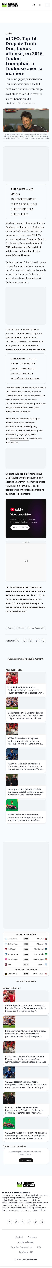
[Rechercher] (34, 4)
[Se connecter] (39, 4)
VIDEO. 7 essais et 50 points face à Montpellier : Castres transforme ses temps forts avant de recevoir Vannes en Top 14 (26, 766)
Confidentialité (26, 1252)
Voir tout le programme (26, 981)
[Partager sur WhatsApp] (30, 640)
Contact (19, 1237)
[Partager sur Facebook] (24, 640)
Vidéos (9, 33)
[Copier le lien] (43, 640)
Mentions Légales (26, 1242)
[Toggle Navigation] (47, 5)
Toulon (36, 227)
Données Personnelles (21, 1247)
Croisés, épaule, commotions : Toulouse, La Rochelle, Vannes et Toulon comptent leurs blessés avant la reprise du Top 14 (25, 690)
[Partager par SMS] (37, 640)
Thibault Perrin (11, 103)
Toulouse (24, 227)
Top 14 (9, 227)
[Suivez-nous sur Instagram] (22, 1221)
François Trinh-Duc (19, 438)
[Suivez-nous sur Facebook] (16, 1221)
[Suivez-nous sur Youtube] (29, 1221)
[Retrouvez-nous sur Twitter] (9, 1221)
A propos (32, 1237)
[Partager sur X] (17, 640)
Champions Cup (34, 239)
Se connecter (26, 1160)
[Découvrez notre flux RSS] (42, 1221)
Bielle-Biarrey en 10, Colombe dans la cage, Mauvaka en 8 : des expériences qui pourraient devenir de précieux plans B (25, 715)
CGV (39, 1247)
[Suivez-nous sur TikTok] (35, 1221)
